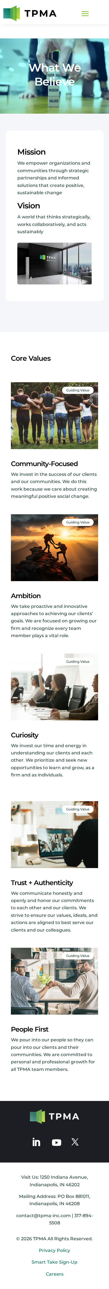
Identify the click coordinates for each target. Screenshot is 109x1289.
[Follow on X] (75, 1142)
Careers (54, 1274)
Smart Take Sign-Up (54, 1262)
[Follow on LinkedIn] (36, 1142)
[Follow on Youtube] (56, 1142)
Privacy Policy (54, 1250)
